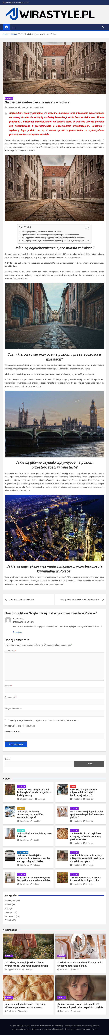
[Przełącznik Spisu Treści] (86, 228)
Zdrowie (21, 830)
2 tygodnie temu (26, 799)
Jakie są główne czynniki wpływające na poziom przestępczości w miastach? (53, 238)
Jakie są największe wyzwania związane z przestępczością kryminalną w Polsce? (55, 241)
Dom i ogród (23, 852)
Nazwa (8, 685)
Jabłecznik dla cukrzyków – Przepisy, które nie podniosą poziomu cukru (85, 836)
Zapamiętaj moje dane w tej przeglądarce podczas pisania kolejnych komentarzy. (43, 720)
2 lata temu (12, 107)
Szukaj (7, 759)
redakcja (24, 107)
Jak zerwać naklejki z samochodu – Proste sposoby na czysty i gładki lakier (33, 858)
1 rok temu (77, 799)
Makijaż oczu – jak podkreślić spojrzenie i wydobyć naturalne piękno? (87, 814)
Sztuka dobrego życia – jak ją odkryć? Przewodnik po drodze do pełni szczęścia (87, 858)
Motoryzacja (10, 916)
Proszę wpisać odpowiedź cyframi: (20, 726)
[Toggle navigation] (13, 27)
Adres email (10, 697)
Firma (73, 786)
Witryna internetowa (13, 708)
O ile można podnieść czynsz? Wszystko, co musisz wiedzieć (34, 879)
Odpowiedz (17, 632)
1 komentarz (37, 107)
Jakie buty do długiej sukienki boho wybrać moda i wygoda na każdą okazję (34, 792)
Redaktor (89, 799)
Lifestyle (8, 98)
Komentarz (10, 650)
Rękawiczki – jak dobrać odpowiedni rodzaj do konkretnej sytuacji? (83, 792)
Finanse (21, 808)
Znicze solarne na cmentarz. (21, 599)
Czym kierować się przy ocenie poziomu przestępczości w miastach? (50, 235)
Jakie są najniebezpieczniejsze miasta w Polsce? (41, 231)
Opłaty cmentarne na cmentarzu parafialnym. (80, 599)
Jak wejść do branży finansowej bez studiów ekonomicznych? (30, 814)
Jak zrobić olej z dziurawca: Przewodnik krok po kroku (85, 879)
